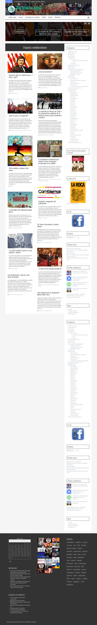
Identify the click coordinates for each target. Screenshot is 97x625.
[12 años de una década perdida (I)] (49, 257)
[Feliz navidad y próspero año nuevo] (20, 150)
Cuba (71, 109)
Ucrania (72, 138)
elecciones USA (77, 551)
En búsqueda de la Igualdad (32, 17)
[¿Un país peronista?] (49, 61)
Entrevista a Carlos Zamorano (17, 608)
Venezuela (73, 141)
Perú (71, 127)
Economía (70, 68)
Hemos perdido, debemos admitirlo (41, 557)
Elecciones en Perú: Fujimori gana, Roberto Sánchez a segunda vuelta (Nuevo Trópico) (20, 578)
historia (84, 554)
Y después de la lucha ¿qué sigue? (78, 86)
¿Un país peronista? (45, 71)
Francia (72, 116)
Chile (71, 103)
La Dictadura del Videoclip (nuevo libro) (20, 210)
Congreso (85, 542)
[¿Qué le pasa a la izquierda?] (20, 106)
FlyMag (27, 622)
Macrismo (69, 569)
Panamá (72, 126)
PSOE (68, 578)
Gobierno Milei (12, 31)
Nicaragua (72, 124)
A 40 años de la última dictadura (80, 60)
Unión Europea (73, 139)
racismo (73, 578)
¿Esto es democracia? (50, 561)
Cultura (50, 17)
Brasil (71, 101)
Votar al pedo (56, 561)
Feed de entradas (72, 311)
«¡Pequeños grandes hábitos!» (57, 556)
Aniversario (71, 53)
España (16, 268)
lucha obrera (70, 566)
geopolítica (69, 554)
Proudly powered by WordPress (14, 622)
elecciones (69, 551)
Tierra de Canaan (74, 135)
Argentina (12, 93)
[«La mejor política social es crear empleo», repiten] (20, 240)
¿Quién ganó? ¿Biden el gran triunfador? (50, 573)
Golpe (75, 554)
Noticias (21, 17)
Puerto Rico (73, 129)
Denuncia (70, 66)
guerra (79, 554)
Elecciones (13, 568)
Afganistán (73, 92)
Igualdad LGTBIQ (74, 74)
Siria (71, 133)
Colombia (72, 106)
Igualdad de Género (75, 72)
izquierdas (79, 560)
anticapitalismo (70, 542)
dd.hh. (78, 545)
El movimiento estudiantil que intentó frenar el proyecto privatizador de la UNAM (48, 161)
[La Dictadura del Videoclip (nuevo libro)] (20, 199)
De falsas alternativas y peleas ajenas (48, 225)
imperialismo (81, 557)
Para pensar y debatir (48, 134)
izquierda (73, 560)
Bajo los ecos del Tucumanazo (17, 600)
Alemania (72, 94)
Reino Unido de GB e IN (75, 130)
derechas (84, 545)
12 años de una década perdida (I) (49, 268)
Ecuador (72, 110)
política (75, 575)
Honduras (72, 119)
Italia (71, 121)
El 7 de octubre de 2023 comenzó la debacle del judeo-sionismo (40, 32)
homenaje (69, 557)
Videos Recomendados (73, 142)
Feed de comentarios (73, 312)
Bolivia (72, 100)
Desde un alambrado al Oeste (77, 80)
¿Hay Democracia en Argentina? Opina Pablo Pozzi (48, 293)
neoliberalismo (70, 572)
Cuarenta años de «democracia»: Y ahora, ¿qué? (69, 32)
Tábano (16, 93)
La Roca (72, 63)
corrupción (69, 545)
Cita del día (70, 56)
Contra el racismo (74, 71)
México (54, 179)
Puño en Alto (73, 83)
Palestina (77, 572)
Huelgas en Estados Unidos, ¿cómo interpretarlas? (80, 278)
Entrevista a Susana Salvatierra (17, 609)
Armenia (70, 54)
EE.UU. (72, 112)
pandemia (83, 572)
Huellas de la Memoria (17, 594)
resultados (84, 578)
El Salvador (73, 113)
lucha (75, 563)
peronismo (69, 575)
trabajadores (76, 581)
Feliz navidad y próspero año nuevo (18, 169)
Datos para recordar (43, 179)
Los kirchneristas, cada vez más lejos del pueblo (18, 276)
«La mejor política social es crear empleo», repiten (20, 251)
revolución (69, 581)
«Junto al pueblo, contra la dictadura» (49, 568)
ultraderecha (70, 584)
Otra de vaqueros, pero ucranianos (56, 568)
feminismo (84, 551)
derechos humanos (71, 548)
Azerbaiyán (73, 98)
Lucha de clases (82, 563)
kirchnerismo (70, 563)
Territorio (57, 17)
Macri (82, 566)
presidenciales (81, 575)
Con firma (12, 268)
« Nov (10, 561)
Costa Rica (73, 107)
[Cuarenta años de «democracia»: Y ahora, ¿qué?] (20, 63)
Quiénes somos (12, 17)
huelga (74, 557)
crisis (74, 545)
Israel (68, 560)
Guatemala (73, 118)
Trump (82, 581)
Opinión (44, 17)
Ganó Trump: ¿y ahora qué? (74, 248)
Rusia (71, 132)
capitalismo (78, 542)
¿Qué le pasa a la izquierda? (18, 115)
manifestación (76, 569)
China (71, 104)
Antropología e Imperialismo (73, 297)
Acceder (70, 309)
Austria (72, 97)
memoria (83, 569)
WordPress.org (71, 314)
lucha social (77, 566)
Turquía (72, 136)
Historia (16, 130)
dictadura (80, 548)
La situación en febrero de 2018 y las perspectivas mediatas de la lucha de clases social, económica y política (50, 114)
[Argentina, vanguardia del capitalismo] (49, 192)
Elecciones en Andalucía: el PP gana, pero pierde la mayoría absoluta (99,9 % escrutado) (20, 583)
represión (78, 578)
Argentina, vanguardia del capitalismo (47, 202)
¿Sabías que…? (71, 51)
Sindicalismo (71, 89)
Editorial (72, 82)
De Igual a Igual (29, 7)
